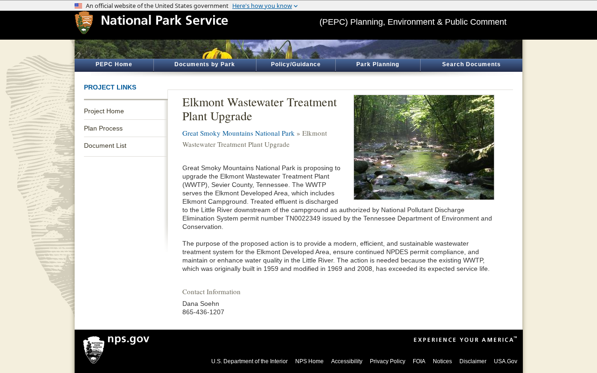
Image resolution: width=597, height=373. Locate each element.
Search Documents (471, 64)
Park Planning (377, 64)
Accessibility (346, 361)
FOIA (419, 361)
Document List (105, 145)
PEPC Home (114, 64)
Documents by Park (204, 64)
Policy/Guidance (296, 64)
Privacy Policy (387, 361)
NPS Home (309, 361)
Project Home (104, 111)
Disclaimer (472, 361)
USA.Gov (505, 361)
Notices (442, 361)
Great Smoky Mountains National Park (238, 133)
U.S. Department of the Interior (249, 361)
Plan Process (103, 128)
